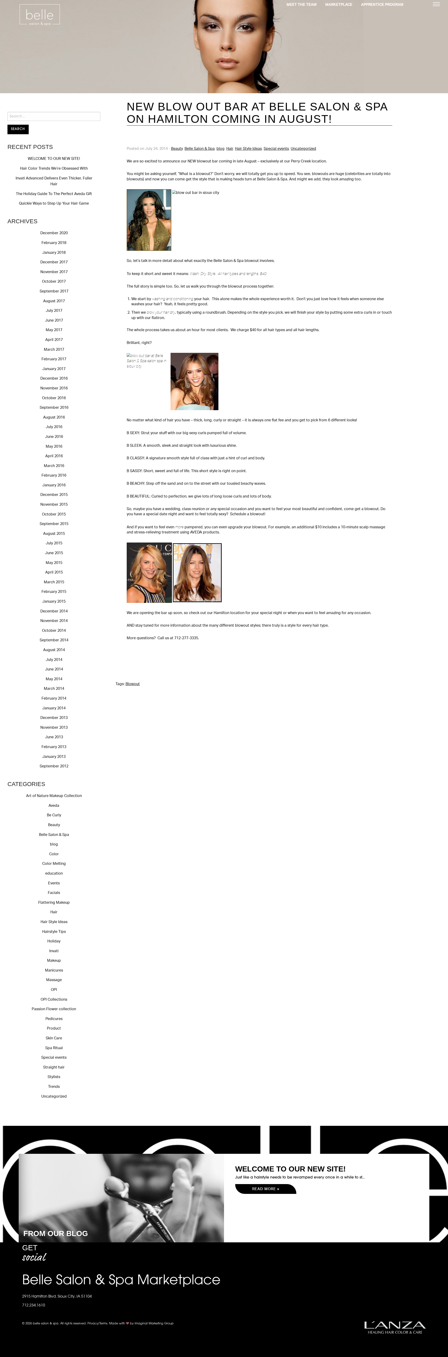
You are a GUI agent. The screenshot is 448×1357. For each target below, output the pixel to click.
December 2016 (54, 378)
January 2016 (54, 485)
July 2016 (54, 427)
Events (54, 883)
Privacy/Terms (97, 1323)
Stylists (54, 1077)
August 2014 (54, 650)
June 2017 (54, 320)
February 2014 (54, 698)
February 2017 (54, 359)
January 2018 (54, 252)
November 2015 (54, 504)
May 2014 (54, 679)
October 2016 (54, 398)
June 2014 (54, 669)
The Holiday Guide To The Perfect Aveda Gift (54, 194)
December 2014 (54, 611)
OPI (54, 990)
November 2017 (54, 272)
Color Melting (54, 864)
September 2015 (54, 524)
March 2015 (54, 582)
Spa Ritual (54, 1048)
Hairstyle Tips (54, 932)
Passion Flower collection (54, 1009)
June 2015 (54, 553)
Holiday (53, 941)
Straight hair (54, 1067)
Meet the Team (302, 5)
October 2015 (54, 514)
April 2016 (54, 456)
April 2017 (54, 340)
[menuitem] (301, 4)
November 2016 (54, 388)
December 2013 (54, 718)
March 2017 (54, 349)
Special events (53, 1057)
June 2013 (54, 737)
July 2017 (54, 311)
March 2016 (54, 466)
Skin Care (54, 1038)
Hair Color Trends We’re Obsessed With (54, 168)
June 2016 (54, 437)
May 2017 (54, 330)
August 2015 (54, 534)
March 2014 (54, 689)
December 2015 (54, 495)
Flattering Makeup (54, 902)
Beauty (54, 825)
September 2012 (54, 766)
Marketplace (338, 5)
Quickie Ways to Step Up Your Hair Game (54, 203)
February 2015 (54, 592)
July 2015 (54, 543)
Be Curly (54, 815)
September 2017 (54, 291)
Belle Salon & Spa (54, 835)
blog (54, 844)
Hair (53, 912)
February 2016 (54, 475)
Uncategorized (54, 1096)
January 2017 (54, 369)
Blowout (133, 684)
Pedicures (54, 1019)
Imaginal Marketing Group (154, 1323)
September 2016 (54, 407)
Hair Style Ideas (54, 922)
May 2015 (54, 563)
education (54, 873)
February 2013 (54, 747)
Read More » (265, 1189)
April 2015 (54, 572)
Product (54, 1028)
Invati (54, 951)
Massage (54, 980)
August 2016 (54, 417)
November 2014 (54, 621)
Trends (54, 1087)
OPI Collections (54, 999)
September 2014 (54, 640)
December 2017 (54, 262)
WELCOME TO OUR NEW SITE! (54, 159)
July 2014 (54, 660)
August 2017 (54, 301)
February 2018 (54, 243)
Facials (54, 893)
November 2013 (54, 727)
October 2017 (54, 281)
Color (54, 854)
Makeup (54, 960)
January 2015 (54, 601)
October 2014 (54, 630)
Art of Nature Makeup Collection (54, 796)
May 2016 (54, 446)
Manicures (54, 970)
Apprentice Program (382, 5)
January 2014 (54, 708)
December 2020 (54, 233)
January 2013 (54, 757)
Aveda (54, 805)
